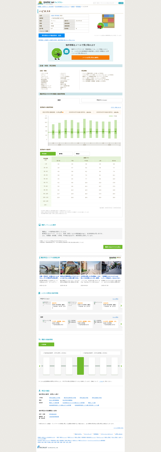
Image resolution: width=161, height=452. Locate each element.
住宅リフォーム (46, 440)
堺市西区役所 (53, 414)
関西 (58, 442)
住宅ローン (75, 440)
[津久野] (69, 366)
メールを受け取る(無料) (90, 57)
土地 (120, 437)
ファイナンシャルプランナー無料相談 (96, 440)
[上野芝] (58, 366)
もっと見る (115, 298)
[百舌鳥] (46, 366)
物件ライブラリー (83, 440)
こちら (101, 381)
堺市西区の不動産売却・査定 (51, 35)
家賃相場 (84, 437)
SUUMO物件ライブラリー (62, 6)
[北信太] (114, 366)
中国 (64, 442)
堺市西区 (78, 6)
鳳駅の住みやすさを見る (113, 247)
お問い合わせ (118, 434)
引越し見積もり (68, 440)
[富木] (103, 366)
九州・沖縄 (68, 442)
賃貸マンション (63, 437)
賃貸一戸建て (78, 437)
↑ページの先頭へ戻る (118, 427)
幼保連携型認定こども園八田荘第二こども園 (87, 405)
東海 (55, 442)
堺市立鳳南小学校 (97, 397)
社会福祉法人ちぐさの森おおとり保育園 (74, 402)
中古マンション (100, 437)
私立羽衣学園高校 (67, 400)
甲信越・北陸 (50, 442)
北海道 (39, 442)
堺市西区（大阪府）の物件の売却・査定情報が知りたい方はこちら (57, 40)
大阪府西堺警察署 (54, 416)
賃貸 (58, 437)
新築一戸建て (108, 437)
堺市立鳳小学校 (84, 397)
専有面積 (44, 153)
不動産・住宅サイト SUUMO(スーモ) (46, 437)
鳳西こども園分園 (54, 402)
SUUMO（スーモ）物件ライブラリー (50, 2)
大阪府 (73, 6)
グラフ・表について (116, 107)
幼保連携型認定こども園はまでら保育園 (60, 405)
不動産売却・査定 (55, 440)
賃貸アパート (71, 437)
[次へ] (121, 305)
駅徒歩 (77, 153)
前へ (40, 366)
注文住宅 (40, 440)
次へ (121, 366)
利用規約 (96, 434)
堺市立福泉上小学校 (54, 397)
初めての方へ (78, 434)
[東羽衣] (92, 366)
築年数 (60, 153)
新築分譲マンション (91, 437)
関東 (45, 442)
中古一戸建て (115, 437)
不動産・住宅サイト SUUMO (46, 6)
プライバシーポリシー (107, 434)
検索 (121, 3)
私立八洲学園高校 (54, 400)
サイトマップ (87, 434)
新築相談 (62, 440)
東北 (43, 442)
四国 (61, 442)
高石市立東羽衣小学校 (70, 397)
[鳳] (80, 366)
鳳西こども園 (92, 402)
